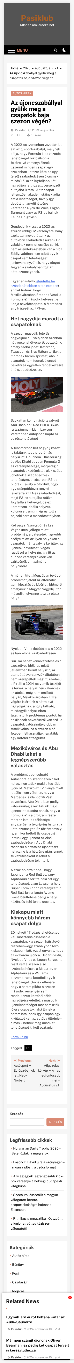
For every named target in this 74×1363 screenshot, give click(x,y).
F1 (28, 1048)
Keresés (16, 1114)
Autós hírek (21, 93)
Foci (15, 1273)
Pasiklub (37, 18)
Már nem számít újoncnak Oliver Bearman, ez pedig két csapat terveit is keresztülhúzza (37, 1345)
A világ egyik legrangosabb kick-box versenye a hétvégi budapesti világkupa (37, 1181)
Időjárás (18, 1291)
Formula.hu (19, 1037)
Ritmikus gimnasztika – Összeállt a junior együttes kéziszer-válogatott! (36, 1223)
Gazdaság (20, 1282)
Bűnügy (18, 1265)
